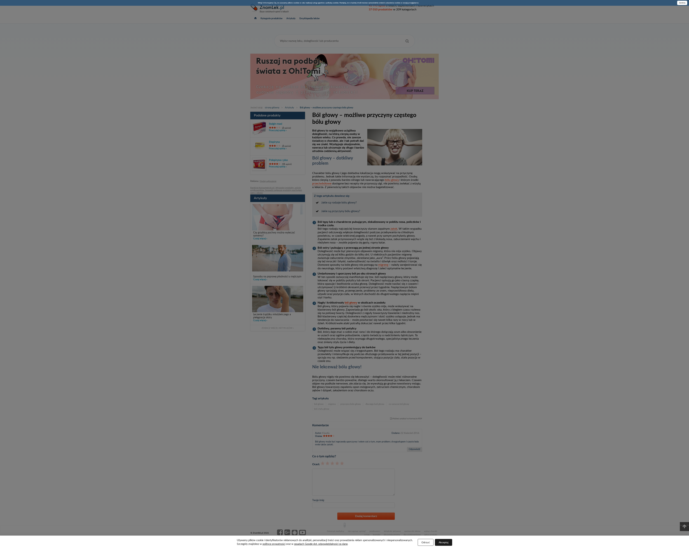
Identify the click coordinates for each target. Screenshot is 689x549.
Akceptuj (443, 542)
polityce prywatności (274, 544)
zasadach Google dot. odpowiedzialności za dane (321, 544)
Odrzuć (425, 542)
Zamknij (682, 3)
